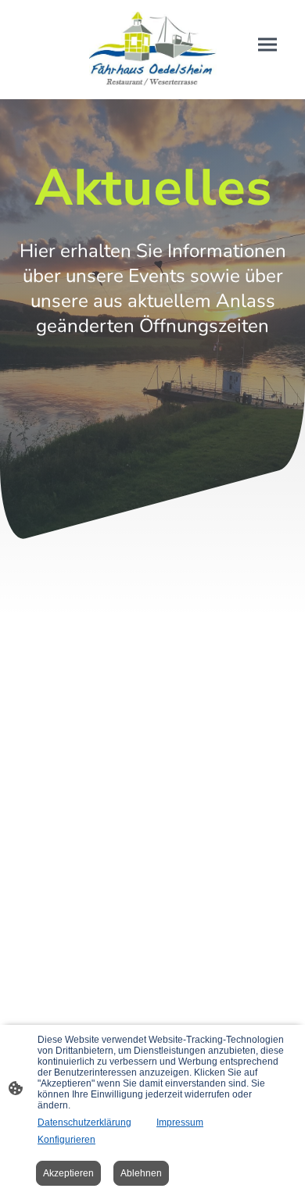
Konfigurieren (66, 1139)
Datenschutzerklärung (84, 1122)
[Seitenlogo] (153, 49)
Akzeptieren (68, 1173)
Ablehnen (141, 1173)
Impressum (179, 1122)
